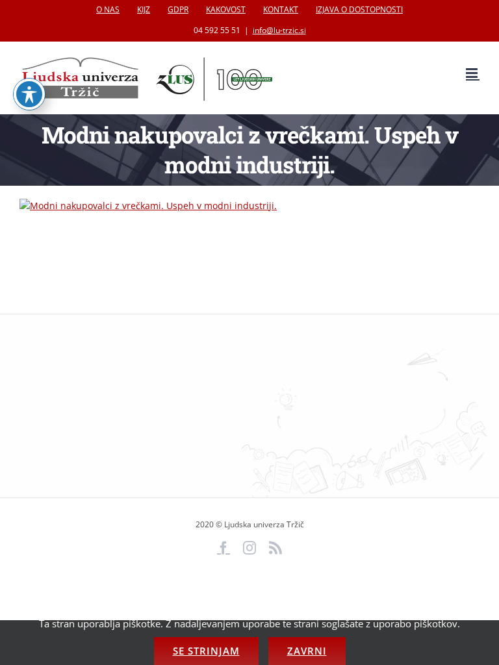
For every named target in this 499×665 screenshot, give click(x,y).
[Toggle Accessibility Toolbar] (29, 94)
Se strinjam (206, 650)
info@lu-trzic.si (279, 30)
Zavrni (307, 650)
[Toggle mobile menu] (473, 73)
